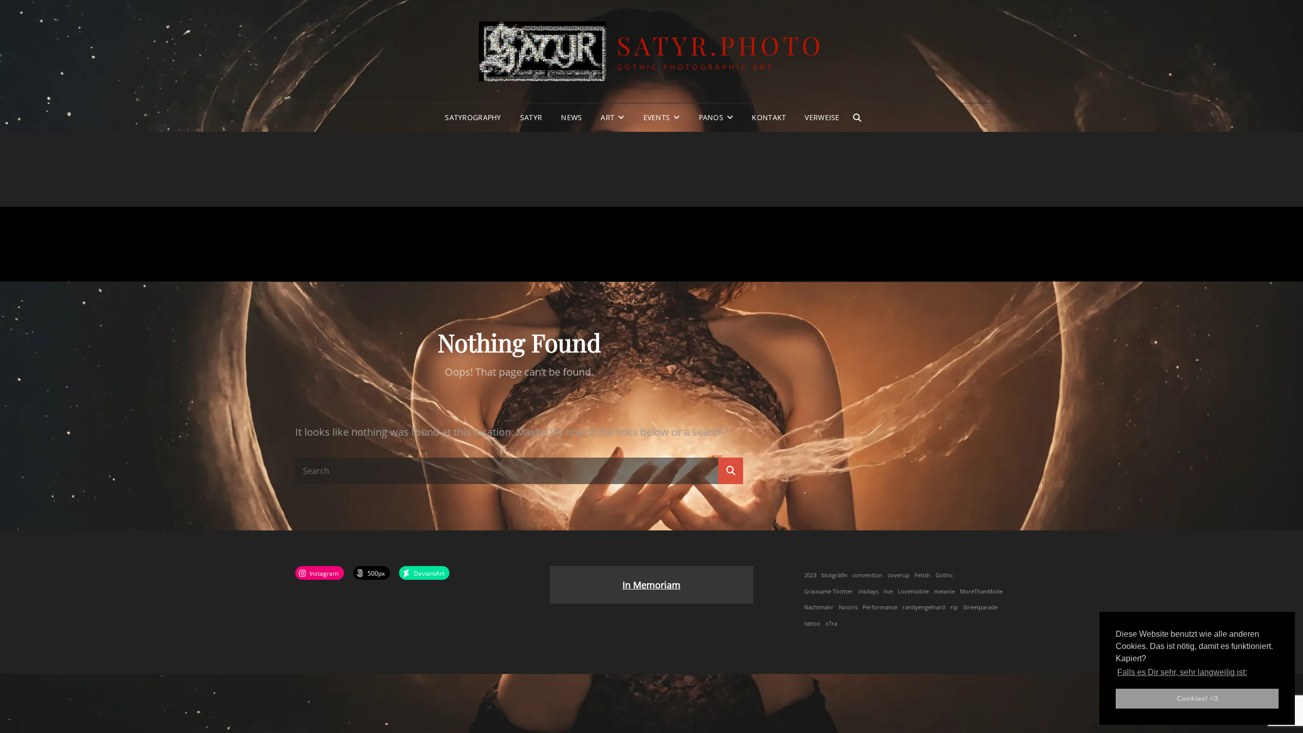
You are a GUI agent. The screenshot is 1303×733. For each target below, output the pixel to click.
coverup (899, 575)
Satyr (531, 117)
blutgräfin (834, 575)
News (571, 117)
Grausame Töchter (828, 591)
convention (868, 575)
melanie (944, 591)
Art (607, 117)
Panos (711, 117)
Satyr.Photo (720, 45)
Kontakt (769, 117)
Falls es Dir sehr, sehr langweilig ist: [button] (1182, 672)
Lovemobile (913, 591)
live (888, 591)
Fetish (922, 575)
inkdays (868, 591)
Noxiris (848, 607)
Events (656, 117)
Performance (880, 607)
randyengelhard (923, 607)
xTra (831, 623)
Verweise (822, 117)
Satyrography (473, 117)
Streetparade (980, 607)
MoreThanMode (981, 591)
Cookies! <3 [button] (1197, 698)
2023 (810, 575)
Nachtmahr (819, 607)
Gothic (944, 575)
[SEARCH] (857, 117)
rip (954, 607)
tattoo (812, 623)
